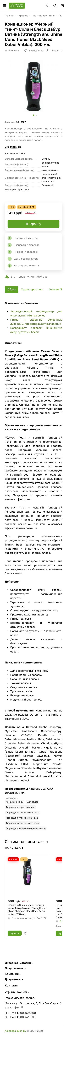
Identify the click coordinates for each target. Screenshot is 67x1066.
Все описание (13, 146)
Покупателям (14, 968)
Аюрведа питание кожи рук (22, 817)
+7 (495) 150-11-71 (16, 992)
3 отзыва (14, 50)
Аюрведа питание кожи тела (22, 823)
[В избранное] (25, 933)
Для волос (32, 801)
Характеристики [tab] (32, 289)
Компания (12, 974)
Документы (13, 979)
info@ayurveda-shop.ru (20, 997)
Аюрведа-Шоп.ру (15, 1030)
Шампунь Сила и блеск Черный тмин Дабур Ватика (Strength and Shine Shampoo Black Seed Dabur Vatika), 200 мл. (27, 910)
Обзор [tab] (12, 289)
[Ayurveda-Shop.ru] (17, 5)
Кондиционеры (15, 801)
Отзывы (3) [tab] (56, 289)
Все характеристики (17, 189)
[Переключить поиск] (55, 5)
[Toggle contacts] (47, 5)
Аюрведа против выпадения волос (26, 828)
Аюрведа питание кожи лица (23, 812)
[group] (33, 89)
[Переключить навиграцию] (4, 5)
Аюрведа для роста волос (20, 807)
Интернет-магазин (18, 963)
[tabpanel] (33, 565)
